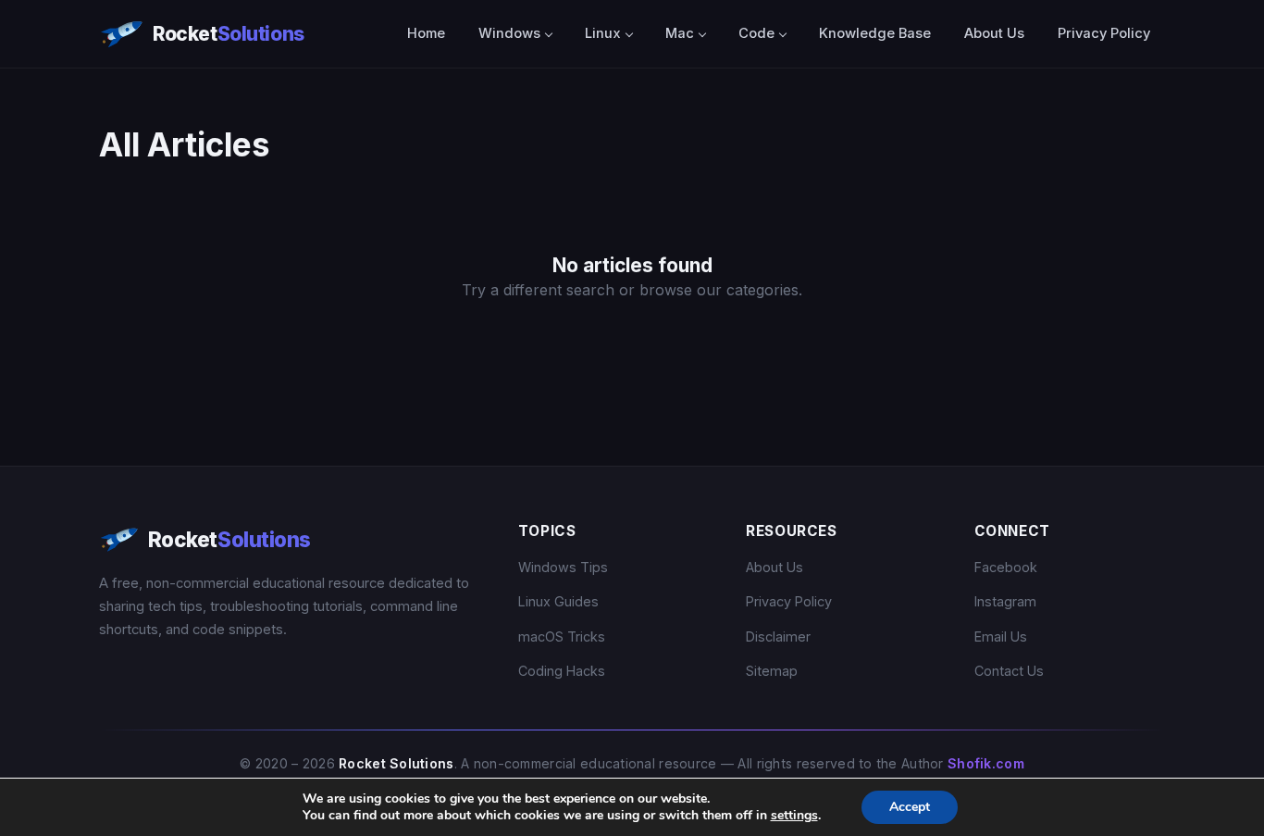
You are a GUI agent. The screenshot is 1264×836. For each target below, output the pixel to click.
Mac (679, 33)
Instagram (1005, 601)
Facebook (1005, 567)
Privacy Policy (1104, 33)
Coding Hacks (561, 671)
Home (426, 33)
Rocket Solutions (396, 763)
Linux (603, 33)
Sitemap (772, 671)
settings (794, 815)
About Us (994, 33)
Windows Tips (563, 567)
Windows (509, 33)
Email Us (1000, 636)
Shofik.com (986, 763)
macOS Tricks (561, 636)
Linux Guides (558, 601)
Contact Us (1009, 671)
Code (756, 33)
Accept (909, 807)
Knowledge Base (875, 33)
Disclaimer (778, 636)
